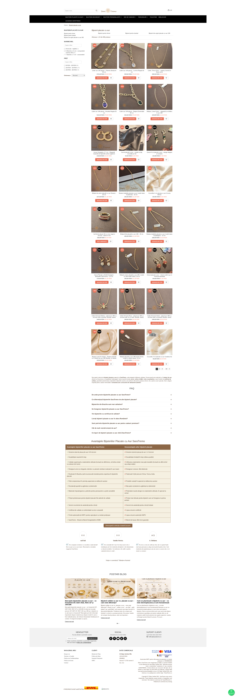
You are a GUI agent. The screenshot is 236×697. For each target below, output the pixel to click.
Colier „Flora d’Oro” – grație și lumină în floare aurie (159, 71)
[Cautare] (96, 10)
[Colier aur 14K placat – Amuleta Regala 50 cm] (104, 97)
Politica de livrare (68, 660)
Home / (66, 25)
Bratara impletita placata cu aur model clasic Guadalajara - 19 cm (159, 234)
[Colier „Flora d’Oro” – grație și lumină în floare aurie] (159, 56)
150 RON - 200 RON (71, 70)
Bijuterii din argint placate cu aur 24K (74, 37)
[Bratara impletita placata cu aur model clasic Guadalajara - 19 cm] (159, 219)
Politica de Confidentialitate (84, 642)
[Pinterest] (114, 638)
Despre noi (67, 654)
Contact (66, 662)
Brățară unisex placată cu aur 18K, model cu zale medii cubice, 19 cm (132, 275)
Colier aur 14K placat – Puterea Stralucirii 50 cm (104, 71)
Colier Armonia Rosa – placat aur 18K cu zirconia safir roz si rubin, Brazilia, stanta (132, 316)
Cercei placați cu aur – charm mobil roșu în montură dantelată (159, 275)
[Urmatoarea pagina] (169, 369)
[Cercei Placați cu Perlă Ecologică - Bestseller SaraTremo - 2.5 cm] (104, 260)
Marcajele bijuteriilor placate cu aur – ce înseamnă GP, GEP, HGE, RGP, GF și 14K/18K (80, 602)
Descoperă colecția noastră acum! (118, 525)
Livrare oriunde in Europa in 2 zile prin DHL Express (92, 690)
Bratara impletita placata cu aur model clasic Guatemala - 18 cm (132, 193)
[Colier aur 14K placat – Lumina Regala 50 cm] (132, 56)
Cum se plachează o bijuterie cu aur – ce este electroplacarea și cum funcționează (153, 602)
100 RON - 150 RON (71, 67)
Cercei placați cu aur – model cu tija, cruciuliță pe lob (131, 153)
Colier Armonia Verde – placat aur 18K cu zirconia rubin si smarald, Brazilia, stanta (159, 316)
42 (166, 369)
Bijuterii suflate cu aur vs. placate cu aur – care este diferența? (117, 602)
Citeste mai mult (69, 621)
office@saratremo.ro (155, 637)
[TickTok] (121, 638)
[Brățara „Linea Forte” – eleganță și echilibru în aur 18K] (159, 97)
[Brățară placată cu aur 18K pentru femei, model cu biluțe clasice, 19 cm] (132, 342)
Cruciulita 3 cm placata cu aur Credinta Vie (159, 356)
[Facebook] (110, 638)
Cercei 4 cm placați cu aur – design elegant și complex (159, 153)
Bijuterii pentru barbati (70, 35)
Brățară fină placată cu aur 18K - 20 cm (131, 234)
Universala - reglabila (71, 48)
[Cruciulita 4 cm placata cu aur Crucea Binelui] (159, 179)
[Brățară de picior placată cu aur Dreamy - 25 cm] (104, 179)
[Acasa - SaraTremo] (110, 10)
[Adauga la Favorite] (111, 77)
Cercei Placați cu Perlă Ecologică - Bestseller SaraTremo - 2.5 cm (104, 275)
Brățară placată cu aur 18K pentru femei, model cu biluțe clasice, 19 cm (132, 357)
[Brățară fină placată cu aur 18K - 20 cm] (132, 219)
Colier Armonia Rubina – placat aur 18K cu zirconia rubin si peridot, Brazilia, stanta (104, 316)
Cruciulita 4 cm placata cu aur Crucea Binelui (159, 193)
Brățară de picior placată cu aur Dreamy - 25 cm (104, 193)
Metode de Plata (96, 654)
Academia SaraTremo (72, 21)
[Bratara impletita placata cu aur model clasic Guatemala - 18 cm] (132, 179)
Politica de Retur (96, 656)
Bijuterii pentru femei (69, 33)
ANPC (93, 660)
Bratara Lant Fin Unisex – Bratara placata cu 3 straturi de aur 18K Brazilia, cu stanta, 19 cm (104, 357)
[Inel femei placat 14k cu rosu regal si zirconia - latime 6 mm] (104, 219)
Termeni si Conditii (69, 656)
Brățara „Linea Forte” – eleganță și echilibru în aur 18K (159, 112)
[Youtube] (118, 638)
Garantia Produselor (97, 658)
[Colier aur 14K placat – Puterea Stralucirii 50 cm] (104, 56)
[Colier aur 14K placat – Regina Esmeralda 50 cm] (132, 97)
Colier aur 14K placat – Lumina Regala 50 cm (132, 71)
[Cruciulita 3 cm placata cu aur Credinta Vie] (159, 342)
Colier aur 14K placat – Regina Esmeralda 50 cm (132, 112)
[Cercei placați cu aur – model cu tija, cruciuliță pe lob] (132, 138)
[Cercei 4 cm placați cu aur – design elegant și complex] (159, 138)
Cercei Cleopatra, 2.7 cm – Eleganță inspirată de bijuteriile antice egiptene (104, 153)
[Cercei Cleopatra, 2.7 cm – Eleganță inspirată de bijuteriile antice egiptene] (104, 138)
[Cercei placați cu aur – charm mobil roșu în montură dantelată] (159, 260)
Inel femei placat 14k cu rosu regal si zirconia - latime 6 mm (104, 234)
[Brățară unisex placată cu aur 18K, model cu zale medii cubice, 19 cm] (132, 260)
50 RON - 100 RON (71, 65)
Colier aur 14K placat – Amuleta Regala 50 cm (104, 112)
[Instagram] (125, 638)
